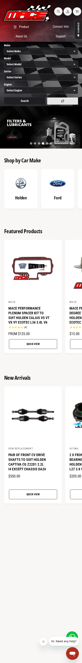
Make (7, 45)
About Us (21, 36)
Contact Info (60, 26)
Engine (8, 84)
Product (21, 27)
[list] (41, 189)
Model (7, 58)
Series (7, 71)
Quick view (33, 344)
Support (61, 36)
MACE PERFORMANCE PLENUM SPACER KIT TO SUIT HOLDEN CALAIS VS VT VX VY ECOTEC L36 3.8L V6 (29, 315)
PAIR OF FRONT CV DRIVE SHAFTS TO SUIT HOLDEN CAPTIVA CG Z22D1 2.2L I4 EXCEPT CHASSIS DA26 (27, 462)
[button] (58, 11)
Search (25, 100)
